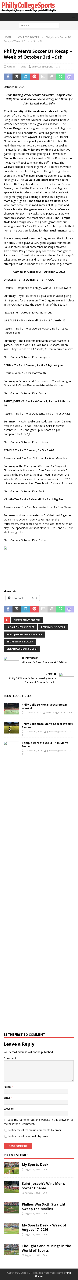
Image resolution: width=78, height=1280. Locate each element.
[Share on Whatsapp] (60, 77)
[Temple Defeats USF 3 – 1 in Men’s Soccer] (11, 882)
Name (8, 1086)
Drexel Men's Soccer (27, 620)
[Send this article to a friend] (43, 77)
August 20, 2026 (32, 1213)
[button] (73, 17)
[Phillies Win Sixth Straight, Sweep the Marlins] (11, 1207)
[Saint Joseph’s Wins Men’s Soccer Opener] (11, 1187)
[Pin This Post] (34, 77)
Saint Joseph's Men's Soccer (24, 634)
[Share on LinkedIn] (25, 77)
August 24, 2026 (32, 1169)
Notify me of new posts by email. (28, 1136)
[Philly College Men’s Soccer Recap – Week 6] (11, 708)
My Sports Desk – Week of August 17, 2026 (44, 1227)
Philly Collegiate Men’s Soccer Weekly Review (47, 725)
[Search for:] (39, 25)
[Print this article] (52, 77)
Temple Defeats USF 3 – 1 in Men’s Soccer (45, 744)
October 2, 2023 (33, 712)
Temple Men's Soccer (20, 641)
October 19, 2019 (33, 750)
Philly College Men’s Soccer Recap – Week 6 (46, 706)
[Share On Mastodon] (69, 77)
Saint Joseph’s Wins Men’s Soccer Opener (43, 1185)
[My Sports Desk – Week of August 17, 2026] (11, 1228)
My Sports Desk (35, 1164)
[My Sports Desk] (11, 1168)
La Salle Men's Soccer (20, 627)
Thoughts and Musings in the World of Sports (46, 1248)
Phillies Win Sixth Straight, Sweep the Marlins (44, 1206)
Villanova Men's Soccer (22, 648)
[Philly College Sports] (28, 11)
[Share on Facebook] (8, 77)
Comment (10, 1058)
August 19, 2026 (32, 1234)
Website (9, 1108)
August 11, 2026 (32, 1255)
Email (7, 1097)
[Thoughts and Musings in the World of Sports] (11, 1249)
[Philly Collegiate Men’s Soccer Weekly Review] (11, 728)
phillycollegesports (42, 66)
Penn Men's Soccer (53, 627)
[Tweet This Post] (16, 77)
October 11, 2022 (16, 66)
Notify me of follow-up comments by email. (35, 1130)
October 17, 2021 (33, 731)
